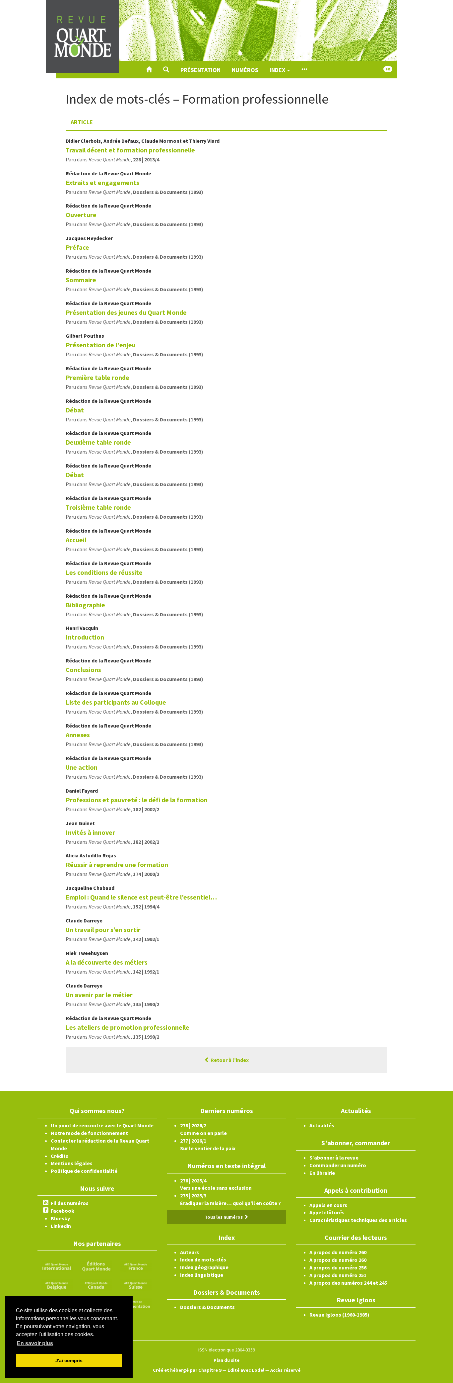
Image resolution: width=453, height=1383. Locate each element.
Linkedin (61, 1226)
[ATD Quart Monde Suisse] (136, 1284)
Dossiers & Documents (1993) (168, 192)
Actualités (321, 1125)
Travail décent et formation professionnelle (130, 150)
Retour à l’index (229, 1060)
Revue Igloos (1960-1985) (339, 1314)
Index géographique (204, 1267)
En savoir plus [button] (35, 1343)
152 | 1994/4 (146, 906)
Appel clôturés (327, 1212)
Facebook (62, 1210)
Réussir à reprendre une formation (117, 864)
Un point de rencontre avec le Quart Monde (102, 1125)
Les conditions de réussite (104, 572)
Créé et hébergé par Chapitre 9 (187, 1370)
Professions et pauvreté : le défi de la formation (137, 800)
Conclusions (83, 669)
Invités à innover (90, 832)
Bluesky (60, 1218)
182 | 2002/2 (146, 809)
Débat (75, 410)
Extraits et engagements (102, 182)
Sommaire (81, 280)
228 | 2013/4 (146, 159)
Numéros (245, 70)
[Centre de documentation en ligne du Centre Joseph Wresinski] (136, 1303)
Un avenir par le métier (99, 995)
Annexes (78, 735)
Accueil (76, 540)
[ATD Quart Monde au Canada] (96, 1284)
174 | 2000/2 (146, 874)
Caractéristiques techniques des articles (358, 1220)
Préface (77, 247)
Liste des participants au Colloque (116, 702)
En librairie (322, 1172)
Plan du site (226, 1360)
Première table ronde (97, 377)
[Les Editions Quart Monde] (96, 1265)
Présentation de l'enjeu (101, 345)
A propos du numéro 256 (337, 1267)
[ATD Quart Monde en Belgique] (57, 1284)
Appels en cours (328, 1205)
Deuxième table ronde (98, 442)
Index (278, 70)
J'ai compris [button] (69, 1360)
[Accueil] (149, 69)
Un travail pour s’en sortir (103, 929)
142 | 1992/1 (146, 939)
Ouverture (81, 215)
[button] (166, 69)
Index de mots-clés (203, 1259)
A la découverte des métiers (107, 962)
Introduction (85, 637)
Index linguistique (201, 1274)
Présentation (200, 70)
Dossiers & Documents (207, 1307)
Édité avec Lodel (245, 1370)
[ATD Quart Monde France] (136, 1265)
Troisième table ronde (98, 507)
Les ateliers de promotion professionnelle (127, 1027)
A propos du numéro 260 (337, 1252)
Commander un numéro (337, 1165)
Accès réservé (285, 1370)
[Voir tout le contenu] (304, 69)
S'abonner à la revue (333, 1157)
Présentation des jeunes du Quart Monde (126, 312)
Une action (81, 767)
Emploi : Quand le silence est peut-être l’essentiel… (141, 897)
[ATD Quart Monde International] (57, 1265)
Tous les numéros (224, 1217)
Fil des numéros (70, 1203)
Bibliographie (85, 605)
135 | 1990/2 (146, 1004)
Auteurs (189, 1252)
